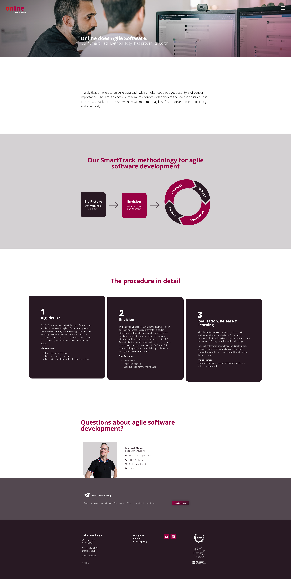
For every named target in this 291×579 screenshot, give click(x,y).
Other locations (89, 555)
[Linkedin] (173, 536)
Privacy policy (140, 541)
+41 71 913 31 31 (90, 547)
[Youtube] (166, 536)
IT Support (138, 535)
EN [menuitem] (87, 563)
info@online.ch (88, 550)
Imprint (137, 538)
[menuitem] (84, 563)
